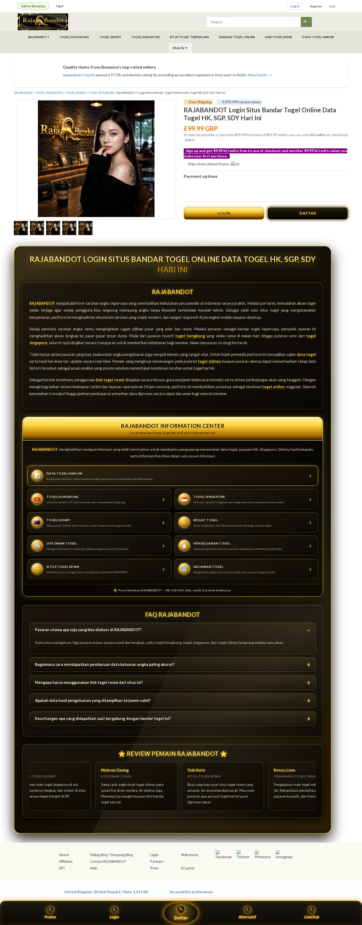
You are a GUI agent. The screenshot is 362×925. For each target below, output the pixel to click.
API (62, 868)
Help (93, 868)
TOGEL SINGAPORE (145, 37)
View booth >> (260, 75)
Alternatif (247, 917)
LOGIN (224, 213)
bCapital (187, 868)
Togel (59, 6)
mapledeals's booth (79, 75)
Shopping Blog (122, 855)
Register (316, 6)
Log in (295, 6)
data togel (306, 354)
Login (114, 917)
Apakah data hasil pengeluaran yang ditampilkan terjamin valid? (92, 700)
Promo (50, 917)
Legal (154, 855)
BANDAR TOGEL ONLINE (237, 37)
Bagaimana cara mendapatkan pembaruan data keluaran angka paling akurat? (104, 664)
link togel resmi (110, 380)
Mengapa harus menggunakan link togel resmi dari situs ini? (89, 682)
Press (154, 868)
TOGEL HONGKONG (74, 37)
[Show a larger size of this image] (21, 228)
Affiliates (66, 861)
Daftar (181, 918)
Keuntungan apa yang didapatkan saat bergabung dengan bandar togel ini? (103, 718)
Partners (157, 861)
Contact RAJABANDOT (108, 861)
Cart (332, 6)
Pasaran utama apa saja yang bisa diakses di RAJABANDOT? (88, 629)
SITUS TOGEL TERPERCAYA (189, 37)
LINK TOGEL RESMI (278, 37)
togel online (273, 386)
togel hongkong (190, 336)
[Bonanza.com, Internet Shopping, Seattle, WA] (267, 891)
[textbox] (254, 22)
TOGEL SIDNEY (110, 37)
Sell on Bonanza (33, 6)
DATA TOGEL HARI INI (318, 37)
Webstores (189, 855)
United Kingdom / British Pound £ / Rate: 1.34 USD (106, 891)
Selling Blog (99, 855)
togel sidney (209, 361)
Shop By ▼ (180, 48)
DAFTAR (307, 213)
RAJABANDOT (38, 37)
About (64, 855)
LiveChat (311, 917)
